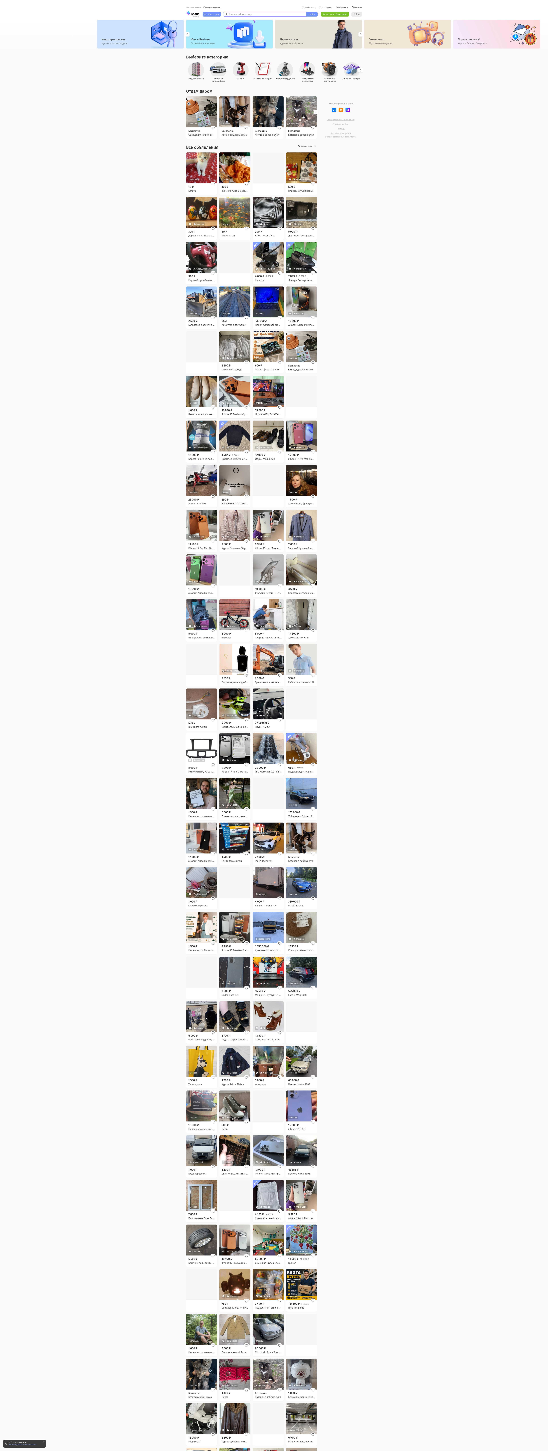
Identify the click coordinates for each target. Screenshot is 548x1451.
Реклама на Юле (341, 124)
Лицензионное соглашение (340, 119)
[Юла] (192, 13)
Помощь (341, 128)
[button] (213, 128)
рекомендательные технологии (340, 136)
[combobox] (264, 14)
